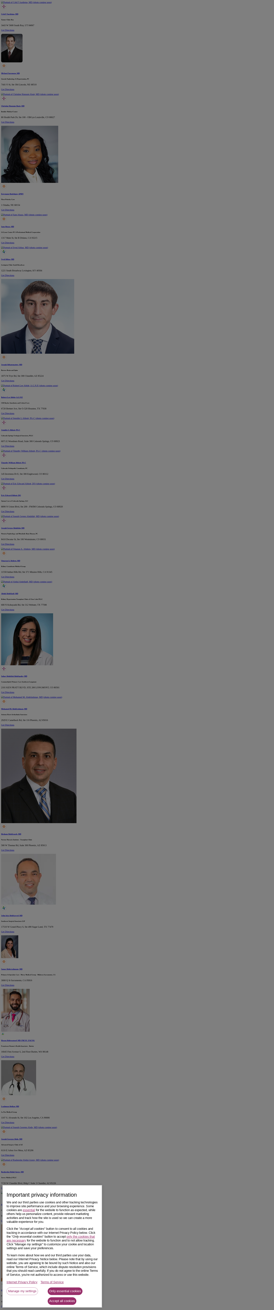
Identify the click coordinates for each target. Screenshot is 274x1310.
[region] (52, 1246)
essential (29, 1210)
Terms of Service (52, 1282)
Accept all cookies (62, 1301)
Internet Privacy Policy (22, 1282)
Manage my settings (22, 1291)
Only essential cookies (65, 1291)
